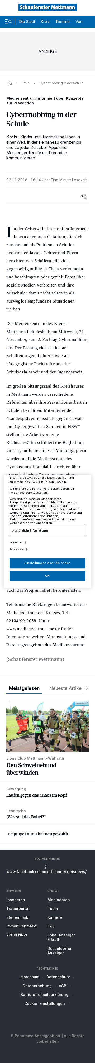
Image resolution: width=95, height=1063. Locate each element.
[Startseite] (9, 83)
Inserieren (15, 899)
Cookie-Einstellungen (44, 1003)
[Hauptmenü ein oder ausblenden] (8, 21)
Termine (62, 21)
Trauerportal (17, 908)
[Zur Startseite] (47, 7)
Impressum (29, 977)
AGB (62, 986)
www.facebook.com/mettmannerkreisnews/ (46, 871)
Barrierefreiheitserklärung (44, 994)
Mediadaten (59, 899)
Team (53, 908)
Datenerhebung (37, 986)
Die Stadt (27, 21)
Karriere (55, 917)
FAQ (51, 926)
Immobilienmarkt (21, 926)
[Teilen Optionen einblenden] (83, 196)
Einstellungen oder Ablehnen (47, 563)
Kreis (45, 21)
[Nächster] (85, 688)
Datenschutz (58, 977)
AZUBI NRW (16, 935)
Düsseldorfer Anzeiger (60, 950)
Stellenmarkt (18, 917)
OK (47, 576)
